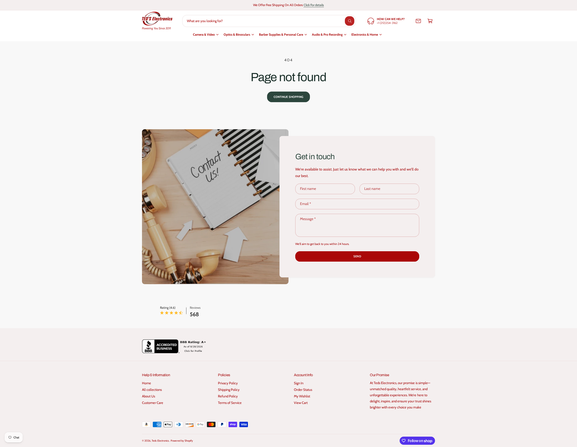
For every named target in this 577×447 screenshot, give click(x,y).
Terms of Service (230, 403)
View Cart (301, 403)
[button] (430, 21)
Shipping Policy (229, 390)
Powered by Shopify (182, 440)
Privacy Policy (228, 383)
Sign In (298, 383)
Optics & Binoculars (237, 34)
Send (357, 256)
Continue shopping (288, 97)
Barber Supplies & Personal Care (281, 34)
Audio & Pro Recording (327, 34)
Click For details (314, 5)
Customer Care (152, 403)
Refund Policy (228, 396)
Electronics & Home (364, 34)
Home (146, 383)
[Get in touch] (418, 21)
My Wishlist (302, 396)
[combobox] (269, 21)
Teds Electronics (160, 440)
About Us (148, 396)
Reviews (195, 308)
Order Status (303, 390)
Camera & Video (204, 34)
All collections (152, 390)
